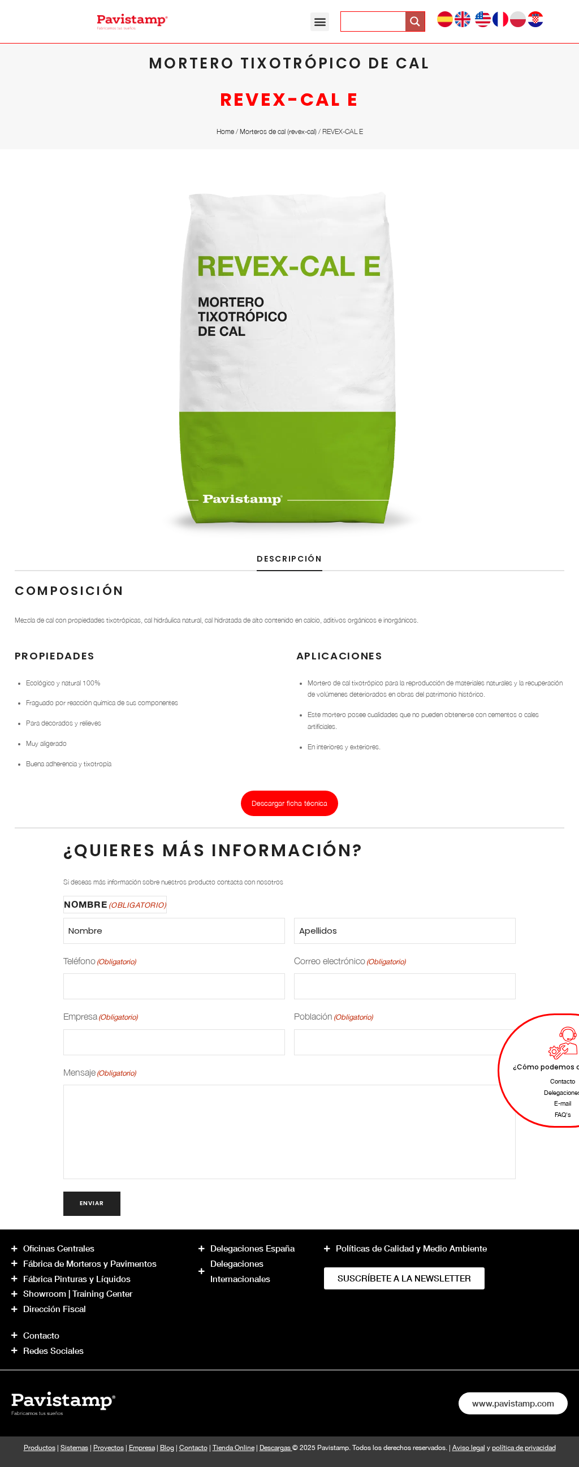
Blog (167, 1447)
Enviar (92, 1203)
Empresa (142, 1447)
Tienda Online (233, 1447)
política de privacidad (524, 1447)
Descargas (276, 1447)
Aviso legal (468, 1447)
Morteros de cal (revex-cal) (278, 131)
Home (225, 131)
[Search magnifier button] (415, 21)
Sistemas (74, 1447)
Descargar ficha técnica (289, 803)
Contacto (193, 1447)
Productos (39, 1447)
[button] (319, 21)
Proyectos (108, 1447)
